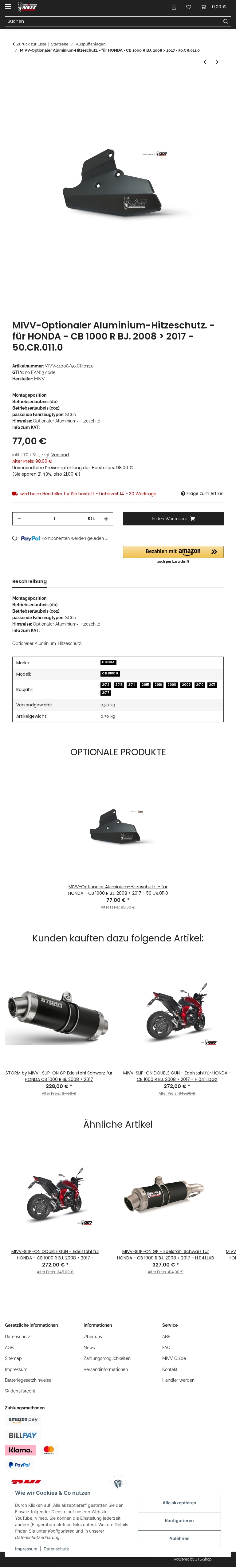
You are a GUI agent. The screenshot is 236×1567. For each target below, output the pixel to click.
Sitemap (13, 1358)
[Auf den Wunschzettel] (211, 95)
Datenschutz (56, 1548)
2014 (132, 684)
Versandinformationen (106, 1369)
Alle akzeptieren (179, 1502)
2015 (145, 684)
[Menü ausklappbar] (8, 4)
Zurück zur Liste (31, 44)
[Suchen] (226, 21)
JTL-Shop (203, 1559)
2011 (212, 684)
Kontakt (170, 1369)
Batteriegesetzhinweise (28, 1380)
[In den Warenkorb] (17, 80)
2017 (105, 692)
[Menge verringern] (19, 519)
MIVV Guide (174, 1358)
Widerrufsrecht (20, 1390)
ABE (166, 1336)
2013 (119, 684)
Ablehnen (179, 1538)
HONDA (108, 662)
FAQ (166, 1347)
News (89, 1347)
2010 (199, 684)
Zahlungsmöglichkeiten (107, 1358)
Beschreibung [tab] (29, 581)
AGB (9, 1347)
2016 (158, 684)
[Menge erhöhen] (106, 519)
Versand (60, 455)
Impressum (26, 1548)
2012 (105, 684)
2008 (171, 684)
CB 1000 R (110, 673)
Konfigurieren (179, 1520)
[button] (174, 7)
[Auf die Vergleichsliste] (195, 95)
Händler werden (178, 1380)
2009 (186, 684)
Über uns (93, 1336)
